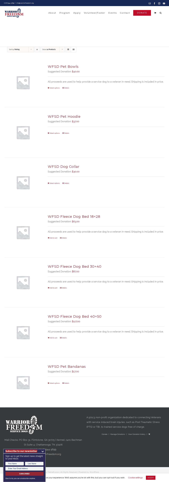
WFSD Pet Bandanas (67, 366)
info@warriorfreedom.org (25, 3)
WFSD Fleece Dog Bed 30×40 (74, 266)
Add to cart (53, 238)
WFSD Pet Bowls (63, 66)
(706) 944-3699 (47, 449)
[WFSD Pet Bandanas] (23, 382)
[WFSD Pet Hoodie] (23, 132)
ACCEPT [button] (150, 478)
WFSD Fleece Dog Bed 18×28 (74, 216)
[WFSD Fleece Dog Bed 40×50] (23, 332)
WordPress (94, 472)
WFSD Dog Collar (63, 166)
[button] (161, 13)
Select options (55, 88)
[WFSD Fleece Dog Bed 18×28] (23, 232)
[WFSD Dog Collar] (23, 182)
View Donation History (136, 434)
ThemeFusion (53, 472)
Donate (104, 434)
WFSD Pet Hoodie (64, 116)
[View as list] (73, 49)
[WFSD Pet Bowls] (23, 82)
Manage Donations (117, 434)
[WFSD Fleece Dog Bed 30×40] (23, 282)
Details (66, 88)
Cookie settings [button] (135, 477)
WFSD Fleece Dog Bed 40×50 (75, 316)
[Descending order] (37, 49)
